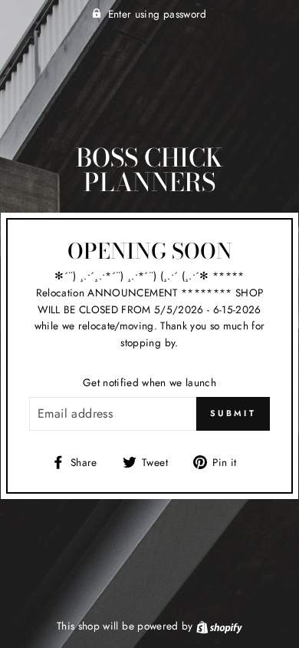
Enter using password (157, 13)
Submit (233, 413)
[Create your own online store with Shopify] (219, 625)
